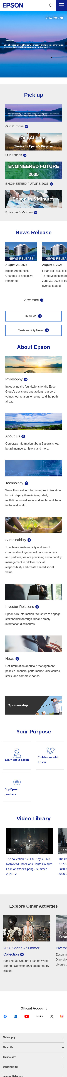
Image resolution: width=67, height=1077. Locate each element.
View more (31, 300)
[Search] (51, 5)
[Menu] (61, 5)
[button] (33, 1037)
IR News (30, 316)
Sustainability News (30, 330)
